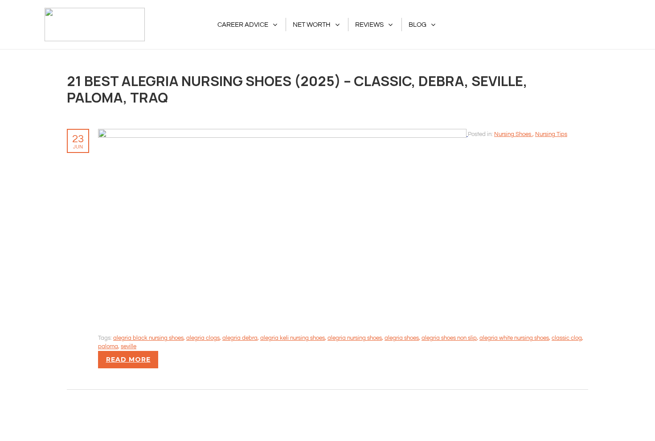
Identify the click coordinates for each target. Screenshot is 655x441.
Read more (128, 359)
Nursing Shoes (513, 134)
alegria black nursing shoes (148, 338)
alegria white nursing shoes (514, 338)
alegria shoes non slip (449, 338)
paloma (108, 346)
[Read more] (283, 133)
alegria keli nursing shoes (292, 338)
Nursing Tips (551, 134)
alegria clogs (203, 338)
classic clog (567, 338)
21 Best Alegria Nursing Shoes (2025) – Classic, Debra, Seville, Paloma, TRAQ (297, 89)
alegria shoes (402, 338)
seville (128, 346)
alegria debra (240, 338)
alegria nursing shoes (355, 338)
